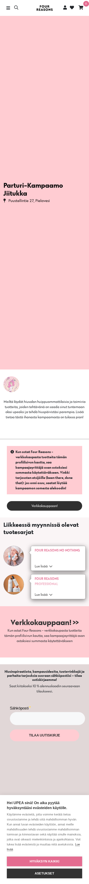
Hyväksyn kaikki (45, 861)
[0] (81, 8)
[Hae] (16, 8)
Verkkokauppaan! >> (44, 622)
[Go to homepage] (44, 8)
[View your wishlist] (71, 8)
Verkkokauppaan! (44, 506)
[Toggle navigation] (8, 8)
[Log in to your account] (65, 7)
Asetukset (44, 873)
